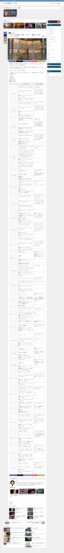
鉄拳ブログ (49, 59)
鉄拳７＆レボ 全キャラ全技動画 (55, 3)
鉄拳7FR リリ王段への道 (51, 57)
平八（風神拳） (14, 175)
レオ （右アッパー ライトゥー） (14, 126)
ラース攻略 (49, 45)
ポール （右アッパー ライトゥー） (14, 140)
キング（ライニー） (14, 394)
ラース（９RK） (14, 422)
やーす (45, 36)
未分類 (10, 506)
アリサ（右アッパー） (14, 340)
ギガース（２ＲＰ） (14, 244)
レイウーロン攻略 (50, 49)
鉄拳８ (49, 61)
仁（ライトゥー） (14, 300)
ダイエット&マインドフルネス (52, 41)
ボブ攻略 (49, 43)
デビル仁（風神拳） (14, 365)
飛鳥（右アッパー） (14, 258)
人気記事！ (11, 503)
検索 (58, 21)
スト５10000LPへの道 (51, 39)
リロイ (49, 47)
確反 (48, 55)
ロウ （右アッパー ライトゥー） (14, 110)
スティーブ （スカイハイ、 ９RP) (14, 157)
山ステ (49, 51)
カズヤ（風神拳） (14, 353)
